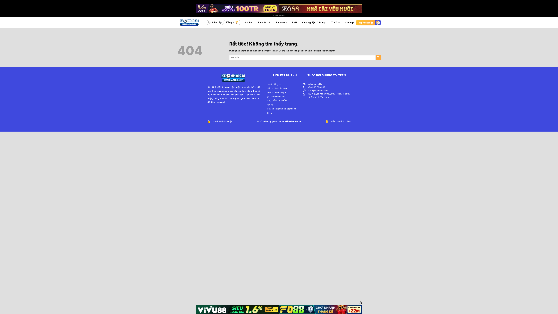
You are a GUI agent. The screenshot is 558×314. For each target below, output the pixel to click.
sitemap (349, 22)
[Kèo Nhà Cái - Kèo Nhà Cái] (189, 22)
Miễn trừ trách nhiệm (340, 121)
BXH (294, 22)
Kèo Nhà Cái (214, 87)
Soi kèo (249, 22)
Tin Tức (335, 22)
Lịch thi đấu (264, 22)
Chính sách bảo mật (222, 121)
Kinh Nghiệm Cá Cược (314, 22)
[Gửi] (378, 57)
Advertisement (279, 15)
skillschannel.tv (315, 84)
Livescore (281, 22)
